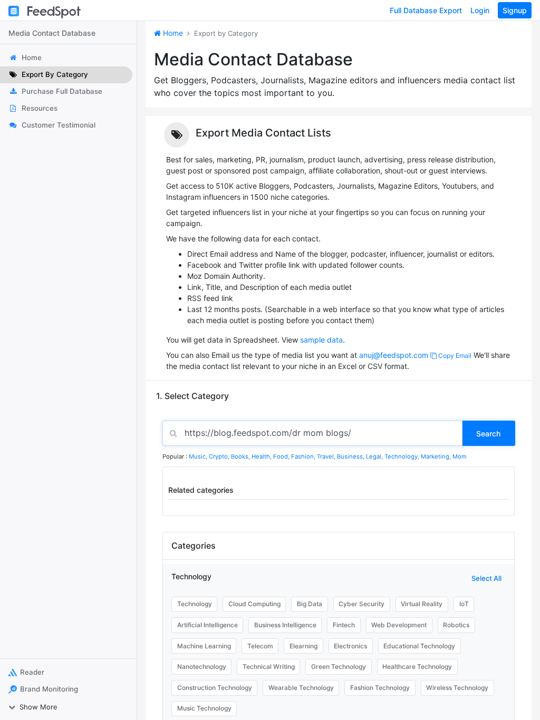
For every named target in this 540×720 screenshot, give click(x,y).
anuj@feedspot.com (393, 355)
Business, (351, 456)
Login (479, 10)
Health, (262, 456)
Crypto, (220, 456)
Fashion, (304, 456)
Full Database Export (426, 10)
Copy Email (454, 355)
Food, (282, 456)
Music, (199, 456)
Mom (459, 456)
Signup (515, 10)
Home (172, 32)
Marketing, (436, 456)
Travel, (327, 456)
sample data (321, 339)
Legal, (375, 456)
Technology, (402, 456)
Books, (241, 456)
